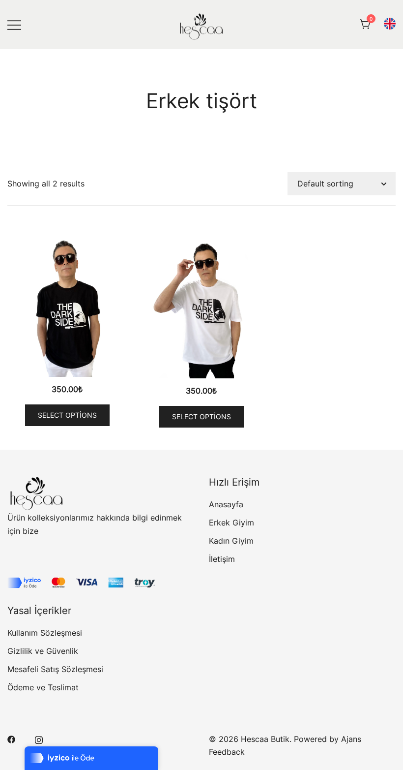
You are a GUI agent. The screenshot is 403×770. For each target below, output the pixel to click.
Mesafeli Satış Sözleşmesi (55, 669)
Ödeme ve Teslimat (43, 687)
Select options (67, 415)
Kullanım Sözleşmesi (44, 633)
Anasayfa (226, 504)
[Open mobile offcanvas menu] (14, 24)
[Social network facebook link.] (11, 739)
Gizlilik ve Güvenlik (42, 651)
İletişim (222, 559)
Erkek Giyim (231, 522)
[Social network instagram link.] (39, 739)
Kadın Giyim (231, 541)
